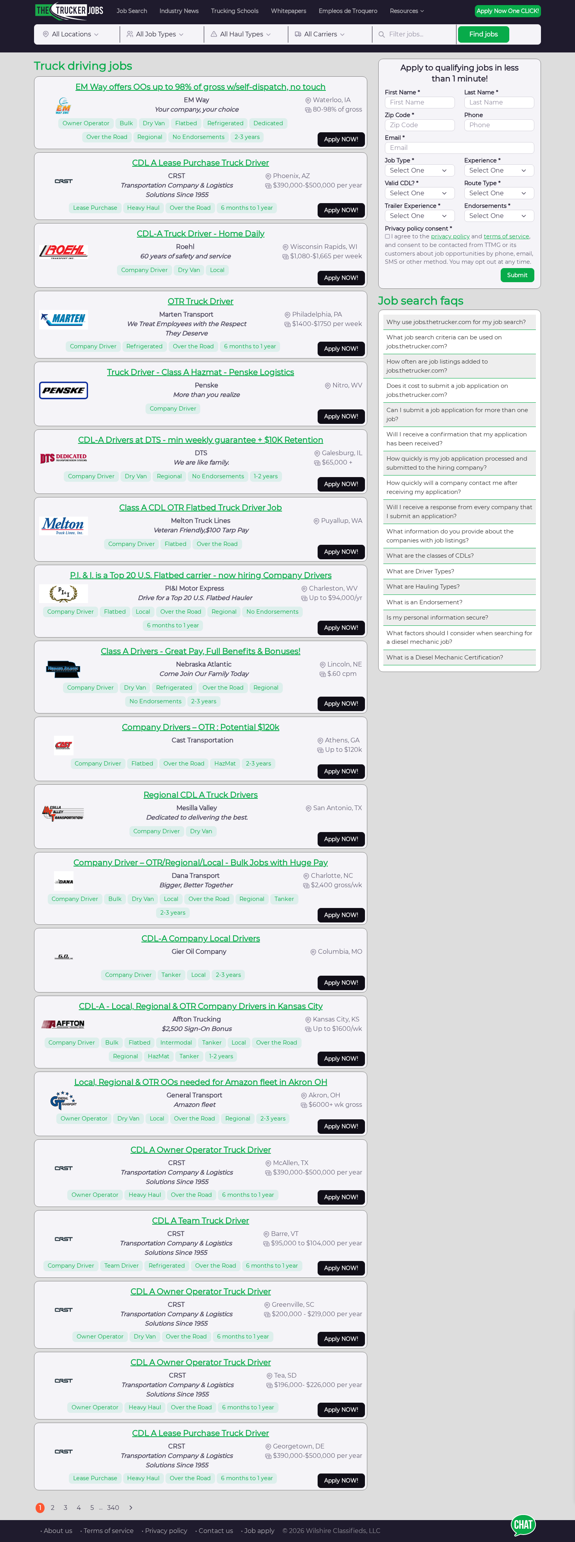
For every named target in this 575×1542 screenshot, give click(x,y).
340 (113, 1507)
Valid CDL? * (402, 183)
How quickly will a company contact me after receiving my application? (452, 487)
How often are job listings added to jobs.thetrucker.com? (437, 366)
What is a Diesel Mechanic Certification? (444, 657)
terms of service (506, 236)
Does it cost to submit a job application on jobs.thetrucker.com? (447, 390)
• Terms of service (107, 1531)
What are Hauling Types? (423, 586)
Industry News (179, 10)
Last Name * (481, 92)
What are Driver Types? (420, 571)
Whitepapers (288, 10)
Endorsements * (487, 205)
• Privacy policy (164, 1531)
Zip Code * (399, 115)
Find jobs (483, 34)
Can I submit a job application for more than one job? (457, 414)
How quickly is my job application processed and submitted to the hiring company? (456, 463)
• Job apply (258, 1531)
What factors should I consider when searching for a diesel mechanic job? (459, 637)
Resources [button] (404, 10)
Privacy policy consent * (418, 228)
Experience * (482, 160)
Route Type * (482, 183)
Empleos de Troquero (348, 10)
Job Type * (399, 160)
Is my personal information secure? (437, 617)
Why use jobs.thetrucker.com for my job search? (456, 322)
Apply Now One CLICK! (508, 10)
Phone (473, 115)
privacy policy (450, 236)
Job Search (132, 10)
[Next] (130, 1508)
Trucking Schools (235, 10)
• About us (56, 1531)
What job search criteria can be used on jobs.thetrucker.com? (444, 341)
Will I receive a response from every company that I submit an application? (459, 511)
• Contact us (214, 1531)
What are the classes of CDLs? (430, 555)
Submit (517, 275)
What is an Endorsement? (424, 602)
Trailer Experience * (412, 205)
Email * (395, 137)
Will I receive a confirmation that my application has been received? (456, 439)
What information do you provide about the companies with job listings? (450, 536)
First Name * (402, 92)
